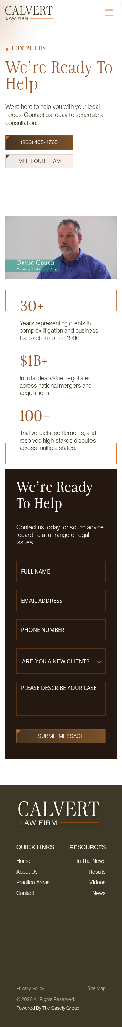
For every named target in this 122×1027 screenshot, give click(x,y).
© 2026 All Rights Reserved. (47, 1003)
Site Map (96, 988)
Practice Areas (33, 882)
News (99, 893)
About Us (27, 872)
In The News (91, 861)
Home (23, 861)
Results (97, 872)
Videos (97, 882)
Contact (25, 893)
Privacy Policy (30, 988)
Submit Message (61, 736)
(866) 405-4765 (39, 142)
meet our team (39, 161)
